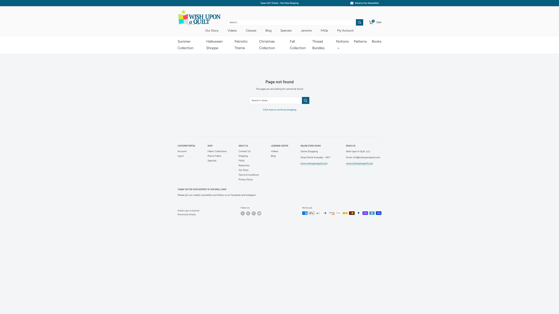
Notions (342, 41)
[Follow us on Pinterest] (254, 213)
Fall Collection (298, 44)
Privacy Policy (246, 179)
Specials (286, 30)
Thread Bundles (318, 44)
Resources (244, 165)
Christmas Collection (267, 44)
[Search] (359, 22)
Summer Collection (185, 44)
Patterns (360, 41)
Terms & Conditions (249, 174)
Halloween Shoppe (214, 44)
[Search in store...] (305, 100)
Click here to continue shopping (279, 109)
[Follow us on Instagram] (248, 213)
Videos (232, 30)
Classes (251, 30)
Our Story (212, 30)
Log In (181, 156)
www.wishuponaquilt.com (314, 163)
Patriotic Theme (241, 44)
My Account (345, 30)
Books (376, 41)
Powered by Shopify (187, 214)
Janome (306, 30)
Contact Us (244, 151)
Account (182, 151)
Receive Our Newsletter (367, 3)
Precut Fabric (214, 156)
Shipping (243, 156)
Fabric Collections (217, 151)
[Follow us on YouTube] (259, 213)
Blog (268, 30)
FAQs (324, 30)
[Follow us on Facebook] (243, 213)
